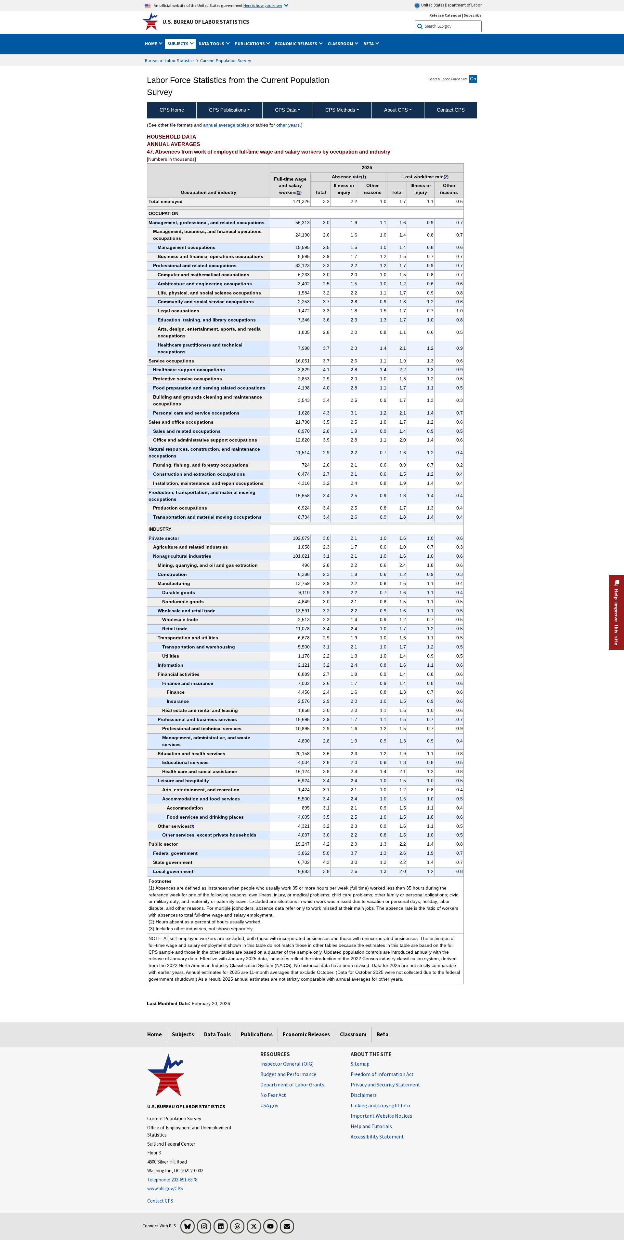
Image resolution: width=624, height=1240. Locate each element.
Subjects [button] (178, 44)
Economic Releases (306, 1034)
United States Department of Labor (451, 5)
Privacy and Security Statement (385, 1084)
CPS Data (285, 110)
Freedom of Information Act (382, 1074)
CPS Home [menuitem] (172, 110)
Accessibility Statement (377, 1136)
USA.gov (269, 1105)
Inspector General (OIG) (287, 1063)
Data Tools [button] (212, 44)
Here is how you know (262, 5)
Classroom (353, 1034)
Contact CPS (160, 1201)
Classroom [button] (341, 44)
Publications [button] (250, 44)
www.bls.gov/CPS (165, 1188)
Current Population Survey (225, 60)
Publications (257, 1034)
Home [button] (151, 44)
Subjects (183, 1034)
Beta (382, 1034)
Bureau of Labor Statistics (170, 60)
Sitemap (360, 1063)
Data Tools (217, 1034)
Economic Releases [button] (296, 44)
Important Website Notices (381, 1115)
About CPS (396, 110)
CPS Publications (227, 110)
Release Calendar (445, 15)
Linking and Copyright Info (380, 1105)
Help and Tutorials (371, 1126)
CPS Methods (340, 110)
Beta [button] (369, 44)
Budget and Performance (288, 1074)
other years (288, 125)
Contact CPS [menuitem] (451, 110)
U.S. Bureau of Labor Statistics (205, 21)
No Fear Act (273, 1095)
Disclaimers (364, 1095)
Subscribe (473, 15)
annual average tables (226, 125)
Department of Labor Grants (292, 1084)
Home (154, 1034)
